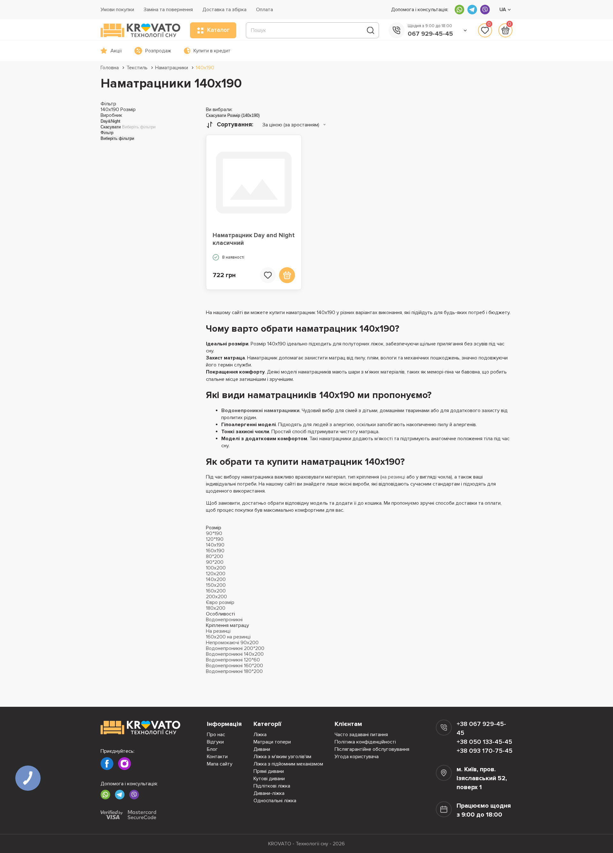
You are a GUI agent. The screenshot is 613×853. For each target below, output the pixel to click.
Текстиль (137, 67)
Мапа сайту (219, 764)
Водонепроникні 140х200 (235, 654)
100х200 (216, 568)
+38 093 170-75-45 (484, 751)
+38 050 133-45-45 (484, 742)
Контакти (217, 756)
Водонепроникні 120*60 (233, 660)
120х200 (215, 573)
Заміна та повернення (168, 9)
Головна (110, 67)
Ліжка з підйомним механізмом (288, 764)
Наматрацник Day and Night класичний (254, 239)
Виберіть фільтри (138, 127)
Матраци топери (272, 742)
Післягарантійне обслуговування (372, 749)
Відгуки (215, 742)
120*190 (214, 539)
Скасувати (111, 127)
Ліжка (260, 734)
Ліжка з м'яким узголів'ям (282, 756)
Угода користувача (357, 756)
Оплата (264, 9)
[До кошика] (287, 275)
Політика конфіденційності (365, 742)
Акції (116, 51)
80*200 (214, 556)
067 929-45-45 (430, 34)
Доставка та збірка (224, 9)
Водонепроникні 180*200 (234, 671)
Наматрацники (171, 67)
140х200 (216, 579)
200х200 (216, 596)
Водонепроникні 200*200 (235, 648)
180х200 (215, 608)
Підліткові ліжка (272, 786)
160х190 (215, 550)
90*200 (214, 562)
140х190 (205, 67)
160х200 (216, 591)
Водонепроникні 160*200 (234, 665)
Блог (212, 749)
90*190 (214, 533)
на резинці (393, 477)
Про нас (216, 734)
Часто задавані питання (361, 734)
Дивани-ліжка (269, 793)
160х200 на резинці (228, 637)
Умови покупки (117, 9)
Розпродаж (158, 51)
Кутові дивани (269, 778)
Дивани (262, 749)
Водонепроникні (224, 619)
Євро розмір (220, 602)
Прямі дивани (269, 771)
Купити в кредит (212, 51)
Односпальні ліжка (275, 800)
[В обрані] (268, 275)
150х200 (216, 585)
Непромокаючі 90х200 (232, 642)
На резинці (218, 631)
